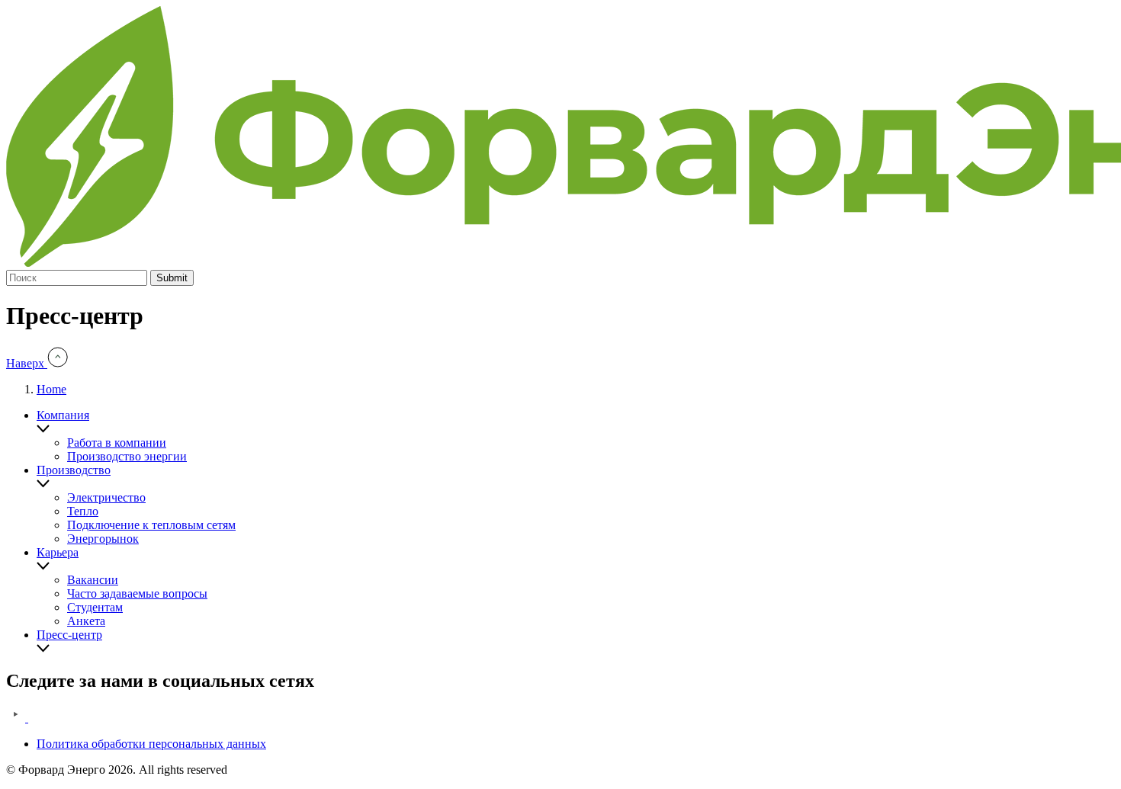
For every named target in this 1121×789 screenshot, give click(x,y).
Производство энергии (127, 456)
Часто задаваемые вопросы (137, 593)
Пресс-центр (69, 634)
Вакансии (92, 579)
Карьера (58, 552)
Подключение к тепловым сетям (151, 524)
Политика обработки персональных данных (151, 743)
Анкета (86, 620)
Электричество (106, 497)
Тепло (82, 511)
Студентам (95, 607)
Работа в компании (116, 442)
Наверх (26, 363)
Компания (63, 415)
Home (51, 389)
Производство (74, 469)
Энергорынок (103, 538)
